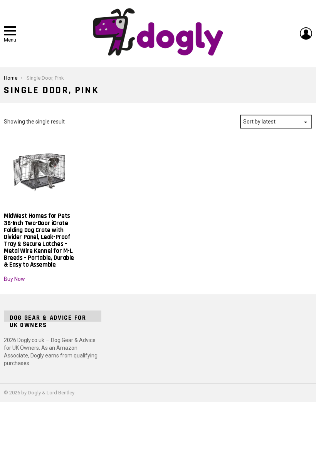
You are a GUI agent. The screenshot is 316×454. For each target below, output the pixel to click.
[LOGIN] (306, 33)
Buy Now (14, 279)
